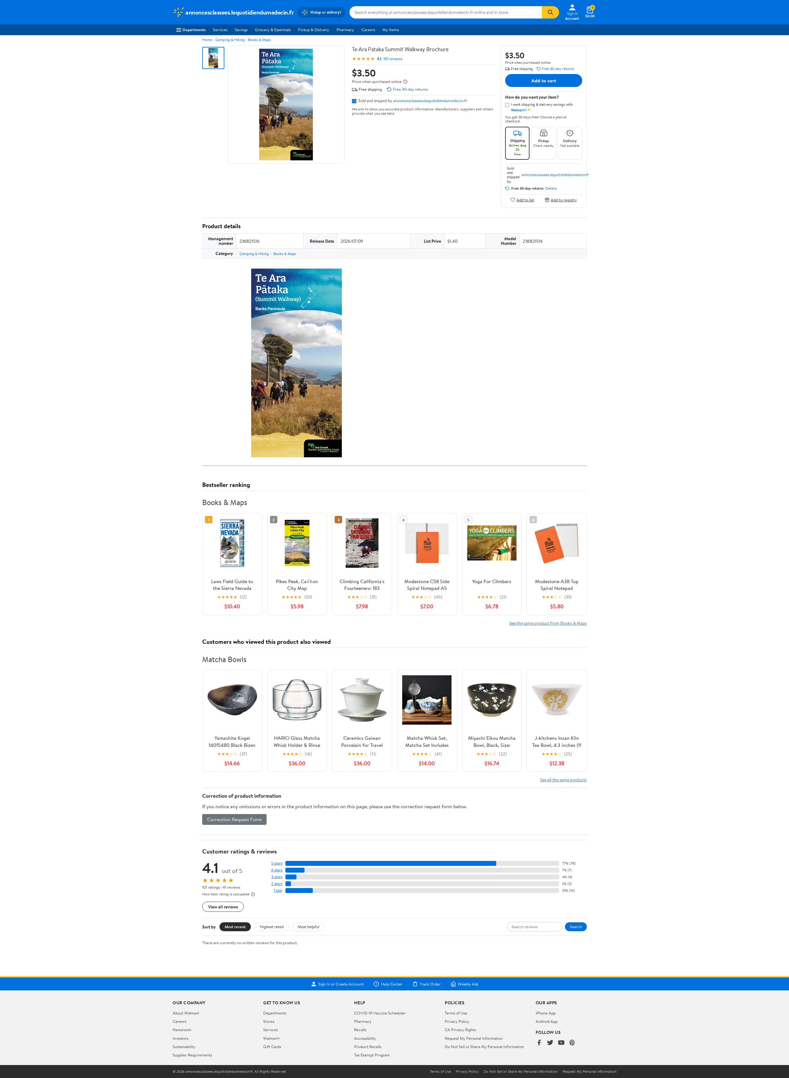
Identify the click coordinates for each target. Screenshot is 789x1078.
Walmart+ (271, 1038)
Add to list (525, 199)
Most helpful (308, 926)
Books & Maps (259, 39)
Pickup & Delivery (313, 29)
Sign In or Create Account (341, 984)
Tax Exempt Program (372, 1055)
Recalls (360, 1029)
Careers (368, 29)
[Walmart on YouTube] (561, 1043)
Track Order (430, 984)
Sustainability (184, 1046)
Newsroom (182, 1029)
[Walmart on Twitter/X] (550, 1043)
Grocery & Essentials (273, 29)
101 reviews (392, 58)
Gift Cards (272, 1046)
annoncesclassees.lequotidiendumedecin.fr (430, 100)
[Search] (550, 12)
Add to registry (564, 199)
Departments (194, 29)
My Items (390, 29)
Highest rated (272, 926)
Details (551, 188)
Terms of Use (456, 1013)
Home (207, 39)
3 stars (276, 876)
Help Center (392, 984)
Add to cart (543, 80)
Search (576, 926)
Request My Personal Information (474, 1038)
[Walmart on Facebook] (539, 1043)
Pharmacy (345, 29)
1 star (278, 890)
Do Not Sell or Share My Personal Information (484, 1046)
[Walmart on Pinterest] (572, 1043)
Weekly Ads (468, 984)
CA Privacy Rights (460, 1029)
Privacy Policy (457, 1021)
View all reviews (223, 907)
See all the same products (563, 780)
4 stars (276, 870)
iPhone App (546, 1013)
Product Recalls (367, 1046)
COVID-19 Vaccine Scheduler (380, 1013)
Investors (180, 1038)
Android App (547, 1021)
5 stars (276, 863)
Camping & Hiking (230, 39)
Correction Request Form (234, 819)
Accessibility (365, 1038)
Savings (241, 29)
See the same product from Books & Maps (548, 623)
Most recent (235, 926)
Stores (268, 1021)
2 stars (276, 883)
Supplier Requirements (192, 1055)
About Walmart (186, 1013)
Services (220, 29)
